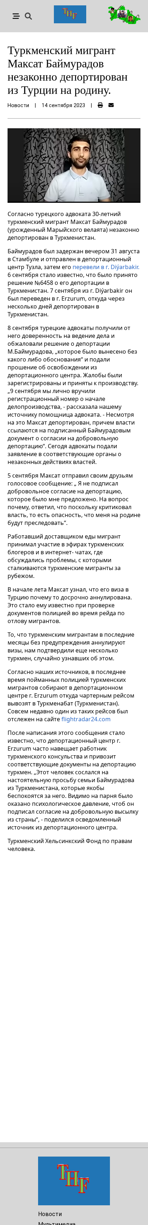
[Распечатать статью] (100, 105)
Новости (50, 1214)
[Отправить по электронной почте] (111, 105)
